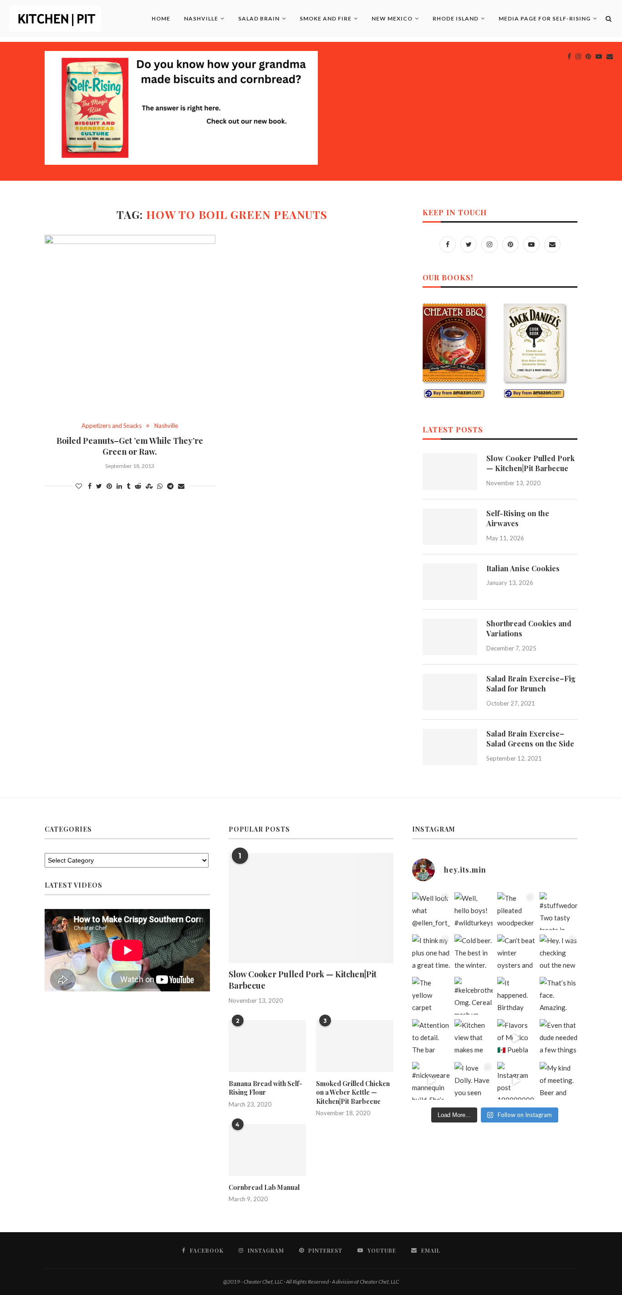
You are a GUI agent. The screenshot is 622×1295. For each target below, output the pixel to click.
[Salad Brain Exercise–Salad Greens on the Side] (450, 747)
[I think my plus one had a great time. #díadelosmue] (431, 953)
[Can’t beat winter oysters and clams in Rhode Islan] (516, 953)
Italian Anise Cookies (523, 568)
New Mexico (392, 18)
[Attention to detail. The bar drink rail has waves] (431, 1038)
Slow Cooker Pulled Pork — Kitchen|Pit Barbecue (530, 463)
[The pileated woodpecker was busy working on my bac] (516, 911)
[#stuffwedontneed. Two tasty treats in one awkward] (558, 911)
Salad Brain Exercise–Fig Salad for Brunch (531, 683)
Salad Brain (259, 18)
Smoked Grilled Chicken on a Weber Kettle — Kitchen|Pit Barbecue (353, 1092)
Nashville (201, 18)
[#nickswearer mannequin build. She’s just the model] (431, 1081)
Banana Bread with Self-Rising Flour (265, 1088)
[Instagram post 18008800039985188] (516, 1081)
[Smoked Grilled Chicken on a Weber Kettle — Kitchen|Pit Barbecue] (354, 1046)
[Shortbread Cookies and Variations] (450, 637)
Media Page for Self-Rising (545, 18)
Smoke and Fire (326, 18)
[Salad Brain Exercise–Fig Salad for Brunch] (450, 692)
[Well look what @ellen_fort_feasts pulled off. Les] (431, 911)
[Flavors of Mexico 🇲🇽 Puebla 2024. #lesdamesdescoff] (516, 1038)
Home (161, 18)
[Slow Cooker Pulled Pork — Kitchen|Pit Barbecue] (450, 471)
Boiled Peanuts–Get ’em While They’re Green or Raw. (129, 446)
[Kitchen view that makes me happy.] (473, 1038)
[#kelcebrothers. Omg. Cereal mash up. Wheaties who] (473, 996)
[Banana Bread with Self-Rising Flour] (267, 1046)
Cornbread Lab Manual (264, 1187)
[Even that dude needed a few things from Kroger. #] (558, 1038)
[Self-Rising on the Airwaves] (450, 526)
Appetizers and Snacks (112, 425)
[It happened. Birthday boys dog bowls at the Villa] (516, 996)
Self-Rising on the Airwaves (517, 518)
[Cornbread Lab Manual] (267, 1150)
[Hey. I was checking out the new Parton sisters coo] (558, 953)
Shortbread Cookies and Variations (528, 628)
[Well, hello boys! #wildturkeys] (473, 911)
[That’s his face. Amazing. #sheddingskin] (558, 996)
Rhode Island (456, 18)
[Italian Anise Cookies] (450, 582)
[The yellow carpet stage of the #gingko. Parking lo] (431, 996)
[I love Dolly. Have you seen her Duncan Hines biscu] (473, 1081)
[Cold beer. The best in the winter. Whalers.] (473, 953)
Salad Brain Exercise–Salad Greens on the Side (530, 738)
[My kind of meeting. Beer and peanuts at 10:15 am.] (558, 1081)
